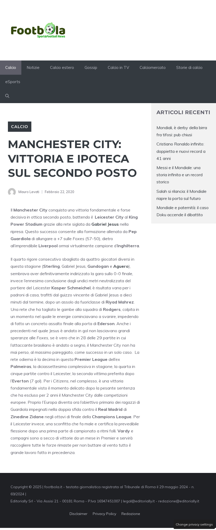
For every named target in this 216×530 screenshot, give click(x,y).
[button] (7, 96)
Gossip (91, 67)
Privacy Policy (104, 513)
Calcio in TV (118, 67)
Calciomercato (153, 67)
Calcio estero (62, 67)
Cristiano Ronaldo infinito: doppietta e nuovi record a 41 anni (180, 151)
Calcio (10, 67)
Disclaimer (78, 513)
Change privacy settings (194, 524)
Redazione (130, 513)
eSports (12, 81)
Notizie (33, 67)
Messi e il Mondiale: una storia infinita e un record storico (179, 174)
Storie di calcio (189, 67)
